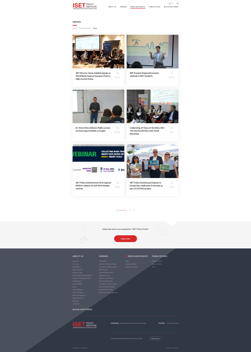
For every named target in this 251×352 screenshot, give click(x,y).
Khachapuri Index (104, 275)
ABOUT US (112, 7)
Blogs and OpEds (171, 7)
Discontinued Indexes (106, 281)
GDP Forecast (103, 269)
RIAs (153, 267)
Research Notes (157, 264)
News (95, 28)
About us (75, 261)
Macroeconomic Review (106, 278)
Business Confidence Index (107, 264)
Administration (77, 281)
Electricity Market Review (107, 287)
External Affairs (77, 284)
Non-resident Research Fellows (82, 275)
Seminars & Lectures (132, 267)
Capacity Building (131, 264)
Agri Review (102, 261)
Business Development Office (82, 278)
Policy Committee (78, 292)
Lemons (176, 348)
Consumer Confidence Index (108, 267)
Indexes (123, 7)
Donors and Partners (79, 295)
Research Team (77, 272)
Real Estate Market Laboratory (108, 292)
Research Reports (157, 261)
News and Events (137, 7)
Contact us (76, 304)
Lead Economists (78, 269)
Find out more (155, 338)
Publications (155, 7)
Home (75, 28)
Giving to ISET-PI (78, 298)
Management (77, 267)
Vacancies (76, 301)
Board (74, 287)
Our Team (76, 264)
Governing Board (78, 289)
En (170, 3)
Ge (172, 3)
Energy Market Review (106, 289)
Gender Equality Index (106, 272)
